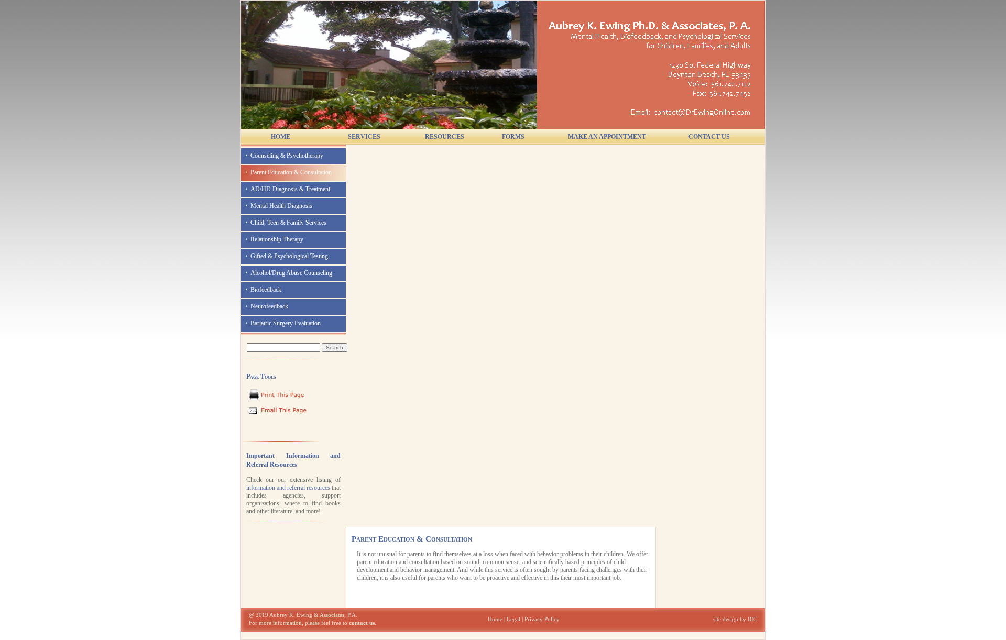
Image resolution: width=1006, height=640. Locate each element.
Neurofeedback (269, 306)
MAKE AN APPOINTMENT (607, 136)
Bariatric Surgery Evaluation (285, 323)
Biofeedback (265, 289)
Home (495, 619)
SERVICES (364, 136)
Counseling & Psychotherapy (286, 155)
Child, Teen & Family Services (288, 222)
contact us (362, 623)
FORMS (513, 136)
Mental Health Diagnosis (281, 205)
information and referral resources (288, 487)
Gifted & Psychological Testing (289, 256)
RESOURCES (444, 136)
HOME (280, 136)
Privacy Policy (542, 619)
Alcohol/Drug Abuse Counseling (291, 273)
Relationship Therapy (276, 239)
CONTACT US (709, 136)
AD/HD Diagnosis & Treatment (290, 189)
